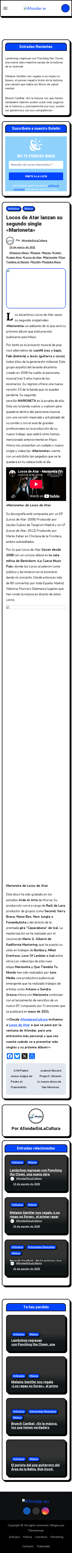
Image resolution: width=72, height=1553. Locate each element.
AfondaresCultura (34, 1019)
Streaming (56, 1537)
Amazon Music (20, 253)
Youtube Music (52, 262)
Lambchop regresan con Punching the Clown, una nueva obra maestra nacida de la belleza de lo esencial (34, 62)
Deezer (36, 253)
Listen (57, 253)
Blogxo (54, 1525)
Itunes (47, 253)
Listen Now (14, 257)
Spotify (36, 262)
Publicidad (43, 1546)
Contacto (28, 1546)
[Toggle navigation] (5, 8)
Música (28, 208)
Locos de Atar (33, 257)
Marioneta (50, 257)
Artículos (13, 208)
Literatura (41, 1537)
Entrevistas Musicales (41, 1247)
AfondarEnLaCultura (34, 240)
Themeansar (36, 1530)
